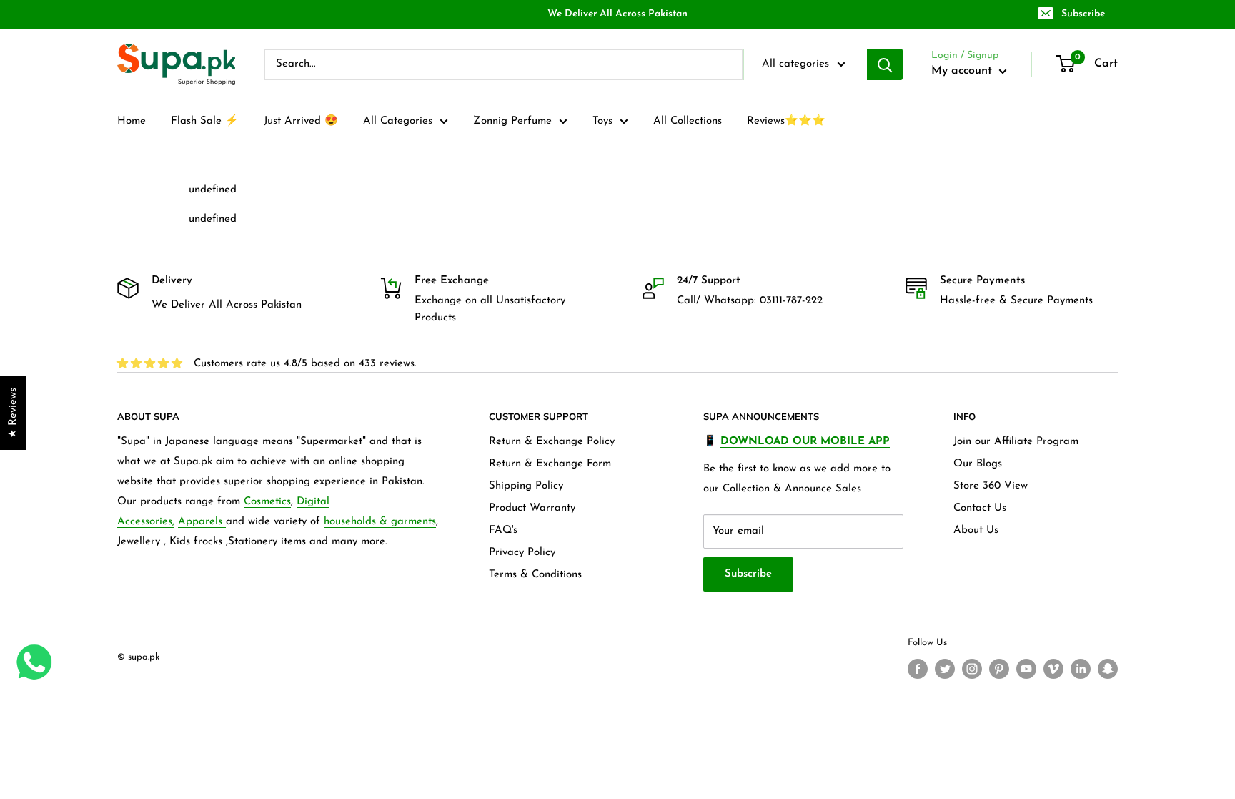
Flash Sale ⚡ (205, 121)
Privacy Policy (522, 552)
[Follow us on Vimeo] (1053, 669)
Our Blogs (977, 464)
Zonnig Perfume (512, 121)
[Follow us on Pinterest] (999, 669)
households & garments (380, 521)
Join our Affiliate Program (1015, 441)
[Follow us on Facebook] (918, 669)
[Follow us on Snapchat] (1108, 669)
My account (963, 71)
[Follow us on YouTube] (1026, 669)
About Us (975, 530)
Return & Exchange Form (550, 464)
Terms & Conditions (535, 574)
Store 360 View (990, 486)
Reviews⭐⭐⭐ (786, 121)
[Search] (885, 64)
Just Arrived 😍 (301, 121)
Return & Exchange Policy (552, 441)
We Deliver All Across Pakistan (617, 14)
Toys (602, 121)
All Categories (397, 121)
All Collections (687, 121)
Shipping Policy (526, 486)
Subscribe (1083, 14)
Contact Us (979, 508)
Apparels (202, 521)
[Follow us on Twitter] (945, 669)
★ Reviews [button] (13, 413)
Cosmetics (267, 501)
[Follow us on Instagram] (972, 669)
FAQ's (503, 530)
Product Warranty (532, 508)
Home (131, 121)
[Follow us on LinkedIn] (1081, 669)
